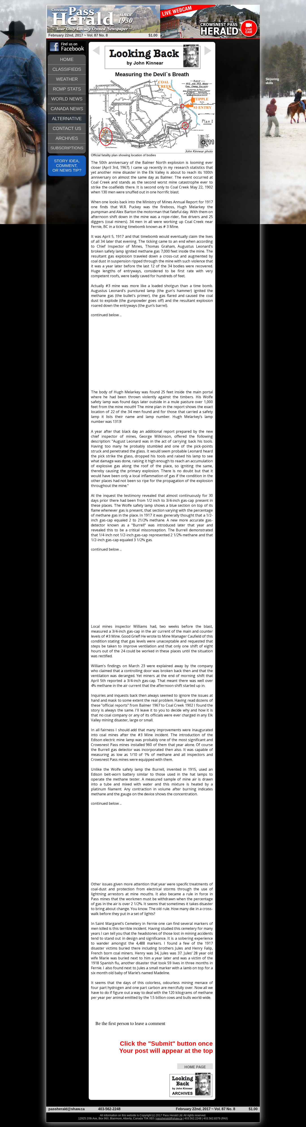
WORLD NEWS (66, 98)
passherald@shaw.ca (66, 1109)
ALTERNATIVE (67, 118)
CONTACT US (67, 128)
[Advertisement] (152, 351)
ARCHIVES (67, 138)
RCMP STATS (67, 89)
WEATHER (67, 79)
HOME (66, 59)
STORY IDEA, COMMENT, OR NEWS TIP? (66, 166)
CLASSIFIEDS (66, 69)
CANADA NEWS (67, 108)
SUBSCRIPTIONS (66, 148)
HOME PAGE (195, 1066)
